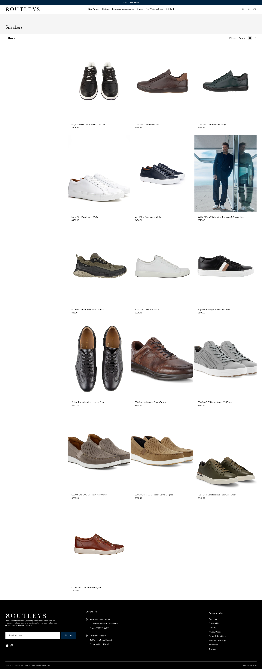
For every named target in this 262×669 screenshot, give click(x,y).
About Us (213, 619)
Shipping (213, 649)
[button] (242, 38)
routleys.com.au (17, 665)
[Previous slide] (72, 81)
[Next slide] (126, 81)
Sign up (68, 635)
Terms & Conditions (217, 636)
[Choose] (126, 115)
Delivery (212, 627)
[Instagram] (12, 645)
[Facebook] (7, 645)
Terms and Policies (250, 665)
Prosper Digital (44, 665)
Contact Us (213, 623)
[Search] (243, 9)
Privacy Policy (215, 632)
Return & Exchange (217, 640)
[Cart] (255, 9)
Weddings (213, 645)
